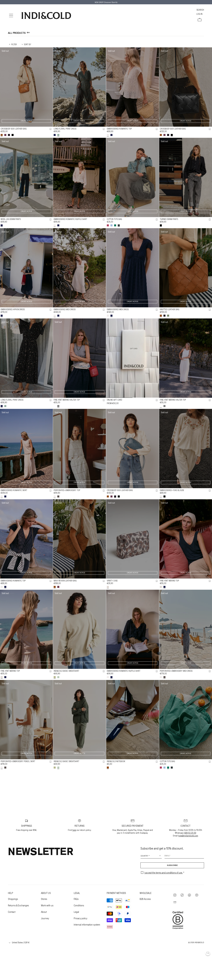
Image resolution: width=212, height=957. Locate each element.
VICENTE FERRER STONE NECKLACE (174, 851)
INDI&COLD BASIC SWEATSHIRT (66, 671)
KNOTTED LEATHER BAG (169, 309)
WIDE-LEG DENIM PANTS (11, 219)
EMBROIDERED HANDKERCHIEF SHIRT (69, 942)
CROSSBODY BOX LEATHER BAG (13, 128)
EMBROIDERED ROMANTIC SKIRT (14, 490)
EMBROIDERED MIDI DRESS (65, 309)
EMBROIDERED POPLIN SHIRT (172, 942)
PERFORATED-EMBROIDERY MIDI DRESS (176, 671)
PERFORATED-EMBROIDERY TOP (67, 490)
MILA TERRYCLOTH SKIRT (11, 942)
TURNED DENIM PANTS (169, 219)
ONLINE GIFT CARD (114, 399)
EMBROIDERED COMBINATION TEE (67, 851)
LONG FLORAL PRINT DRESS (65, 128)
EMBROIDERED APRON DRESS (13, 309)
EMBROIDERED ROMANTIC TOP (119, 128)
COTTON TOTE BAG (114, 219)
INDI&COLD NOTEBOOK (116, 761)
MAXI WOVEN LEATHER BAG (65, 580)
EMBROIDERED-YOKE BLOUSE (172, 490)
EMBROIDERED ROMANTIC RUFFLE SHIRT (70, 219)
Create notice (26, 121)
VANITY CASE (112, 580)
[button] (11, 15)
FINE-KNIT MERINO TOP (169, 580)
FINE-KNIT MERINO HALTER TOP (67, 399)
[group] (132, 358)
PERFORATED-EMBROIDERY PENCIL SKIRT (18, 761)
